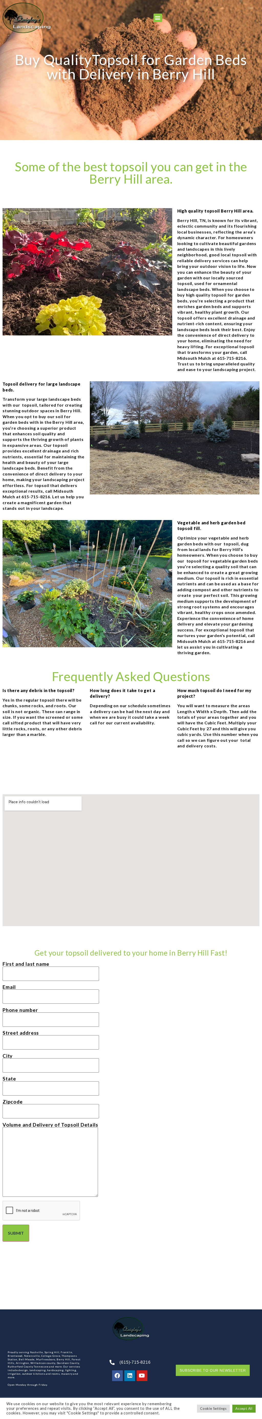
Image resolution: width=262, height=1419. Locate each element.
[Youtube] (142, 1375)
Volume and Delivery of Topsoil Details (50, 1125)
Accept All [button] (244, 1408)
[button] (158, 18)
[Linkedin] (129, 1375)
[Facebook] (117, 1375)
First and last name (26, 964)
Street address (21, 1033)
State (9, 1079)
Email (9, 987)
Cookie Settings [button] (213, 1408)
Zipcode (13, 1102)
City (8, 1056)
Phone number (20, 1010)
